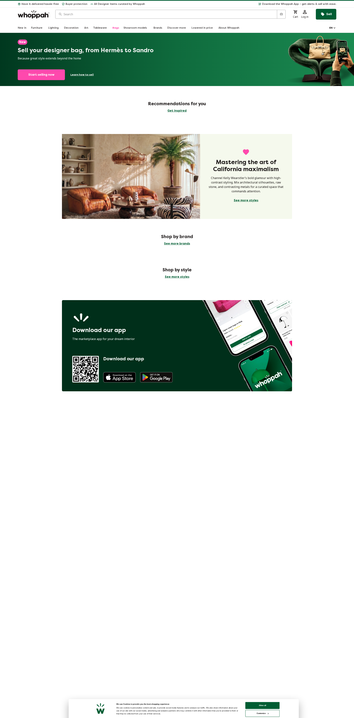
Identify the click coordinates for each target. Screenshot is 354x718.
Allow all (262, 705)
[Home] (33, 14)
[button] (242, 4)
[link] (119, 377)
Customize (261, 713)
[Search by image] (281, 14)
